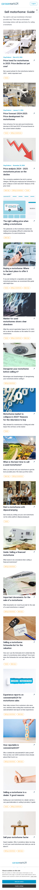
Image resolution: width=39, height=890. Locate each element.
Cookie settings (19, 886)
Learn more (33, 876)
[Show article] (34, 60)
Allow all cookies (19, 881)
